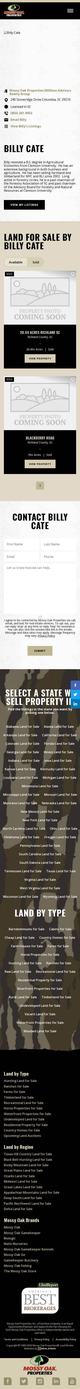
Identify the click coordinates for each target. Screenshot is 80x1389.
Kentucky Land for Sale (57, 769)
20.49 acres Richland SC (40, 332)
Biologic (10, 1238)
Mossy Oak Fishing (17, 1266)
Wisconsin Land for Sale (20, 897)
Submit (40, 651)
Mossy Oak (12, 1227)
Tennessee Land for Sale (23, 871)
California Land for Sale (59, 735)
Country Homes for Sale (57, 937)
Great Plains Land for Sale (23, 1170)
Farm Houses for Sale (27, 946)
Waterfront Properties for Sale (40, 1022)
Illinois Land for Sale (58, 752)
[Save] (72, 274)
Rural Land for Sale (23, 997)
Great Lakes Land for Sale (23, 1187)
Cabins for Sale (60, 929)
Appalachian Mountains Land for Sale (31, 1192)
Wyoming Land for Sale (60, 897)
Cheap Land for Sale (20, 937)
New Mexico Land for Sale (40, 811)
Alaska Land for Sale (59, 726)
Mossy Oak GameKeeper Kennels (29, 1249)
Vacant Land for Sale (40, 1014)
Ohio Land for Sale (63, 828)
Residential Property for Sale (40, 980)
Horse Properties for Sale (40, 954)
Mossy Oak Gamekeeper (22, 1233)
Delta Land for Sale (18, 1209)
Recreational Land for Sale (56, 971)
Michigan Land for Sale (60, 777)
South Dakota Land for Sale (40, 862)
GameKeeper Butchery (21, 1260)
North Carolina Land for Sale (24, 828)
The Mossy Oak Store (20, 1271)
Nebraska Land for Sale (59, 803)
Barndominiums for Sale (26, 929)
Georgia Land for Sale (23, 752)
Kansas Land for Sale (20, 769)
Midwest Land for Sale (20, 1181)
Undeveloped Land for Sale (40, 1005)
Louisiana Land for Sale (21, 777)
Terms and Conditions (16, 1339)
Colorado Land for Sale (22, 743)
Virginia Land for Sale (40, 879)
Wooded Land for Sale (40, 1031)
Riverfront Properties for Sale (40, 988)
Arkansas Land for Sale (20, 735)
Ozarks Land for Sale (19, 1176)
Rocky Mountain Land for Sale (26, 1165)
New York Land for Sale (40, 820)
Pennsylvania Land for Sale (40, 845)
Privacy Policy (46, 635)
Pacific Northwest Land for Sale (27, 1203)
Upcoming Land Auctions (22, 1136)
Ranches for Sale (58, 963)
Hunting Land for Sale (25, 963)
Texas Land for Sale (61, 871)
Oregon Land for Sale (60, 837)
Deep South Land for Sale (23, 1198)
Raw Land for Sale (18, 971)
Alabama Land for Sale (22, 726)
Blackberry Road (40, 438)
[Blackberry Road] (40, 403)
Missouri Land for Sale (60, 794)
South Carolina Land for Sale (40, 854)
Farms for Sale (58, 946)
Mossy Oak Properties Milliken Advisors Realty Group (40, 92)
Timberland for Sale (56, 997)
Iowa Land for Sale (58, 760)
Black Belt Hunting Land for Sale (28, 1160)
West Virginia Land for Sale (40, 888)
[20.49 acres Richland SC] (40, 298)
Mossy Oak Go (14, 1255)
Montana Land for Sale (20, 803)
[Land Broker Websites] (47, 1348)
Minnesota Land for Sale (40, 786)
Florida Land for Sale (59, 743)
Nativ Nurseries (16, 1244)
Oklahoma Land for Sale (21, 837)
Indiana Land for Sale (24, 760)
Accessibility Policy (66, 1339)
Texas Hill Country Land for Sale (28, 1154)
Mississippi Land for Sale (21, 794)
